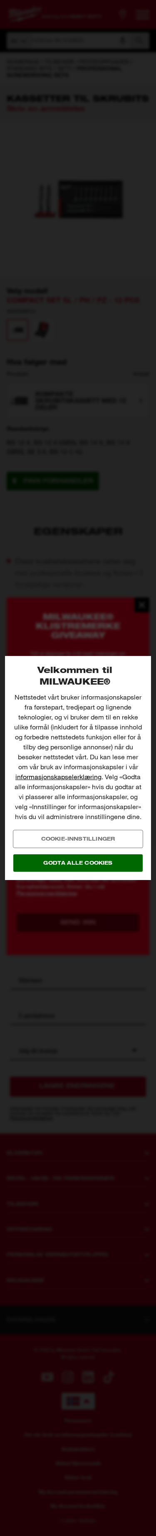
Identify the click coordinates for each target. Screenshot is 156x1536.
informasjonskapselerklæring (58, 776)
